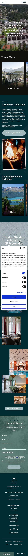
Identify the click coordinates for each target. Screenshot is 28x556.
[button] (2, 2)
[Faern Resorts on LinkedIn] (10, 529)
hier (17, 457)
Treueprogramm (18, 544)
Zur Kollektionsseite (12, 488)
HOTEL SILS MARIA (14, 510)
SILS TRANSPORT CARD (14, 518)
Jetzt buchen (21, 553)
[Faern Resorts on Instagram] (14, 529)
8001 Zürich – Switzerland (14, 497)
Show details (20, 292)
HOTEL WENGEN (14, 508)
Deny (14, 306)
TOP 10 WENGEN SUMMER (14, 515)
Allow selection (14, 301)
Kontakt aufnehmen (7, 553)
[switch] (24, 277)
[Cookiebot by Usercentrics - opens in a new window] (20, 248)
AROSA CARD (14, 517)
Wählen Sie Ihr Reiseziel (14, 408)
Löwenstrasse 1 (14, 495)
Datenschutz (8, 541)
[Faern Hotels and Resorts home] (24, 2)
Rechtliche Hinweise (18, 541)
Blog (11, 544)
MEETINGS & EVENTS (14, 521)
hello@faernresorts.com (14, 499)
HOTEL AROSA (14, 507)
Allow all (14, 297)
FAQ (7, 544)
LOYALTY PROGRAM (14, 520)
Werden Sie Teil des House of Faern (14, 133)
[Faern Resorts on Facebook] (18, 529)
